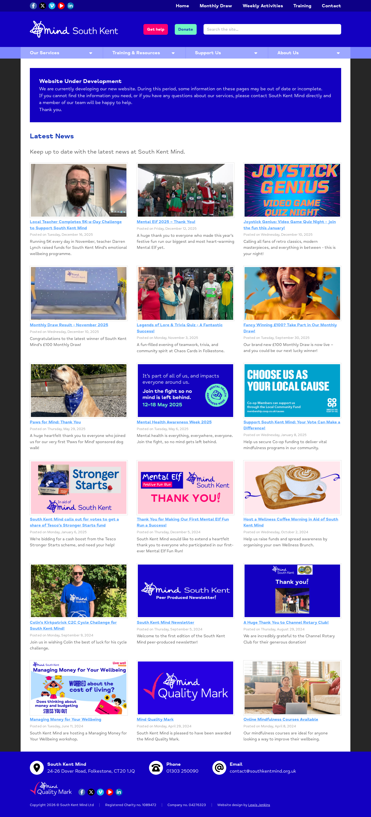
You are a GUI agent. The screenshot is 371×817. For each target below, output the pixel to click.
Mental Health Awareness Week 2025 (174, 422)
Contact (331, 6)
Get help (155, 29)
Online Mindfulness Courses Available (280, 719)
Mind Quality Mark (155, 719)
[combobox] (272, 29)
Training (302, 6)
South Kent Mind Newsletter (165, 622)
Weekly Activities (263, 6)
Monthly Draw (216, 6)
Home (182, 6)
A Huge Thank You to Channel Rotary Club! (286, 622)
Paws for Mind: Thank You (55, 422)
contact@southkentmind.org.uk (263, 771)
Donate (185, 29)
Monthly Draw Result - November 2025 (69, 325)
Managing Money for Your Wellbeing (65, 719)
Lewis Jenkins (259, 805)
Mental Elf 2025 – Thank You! (166, 221)
